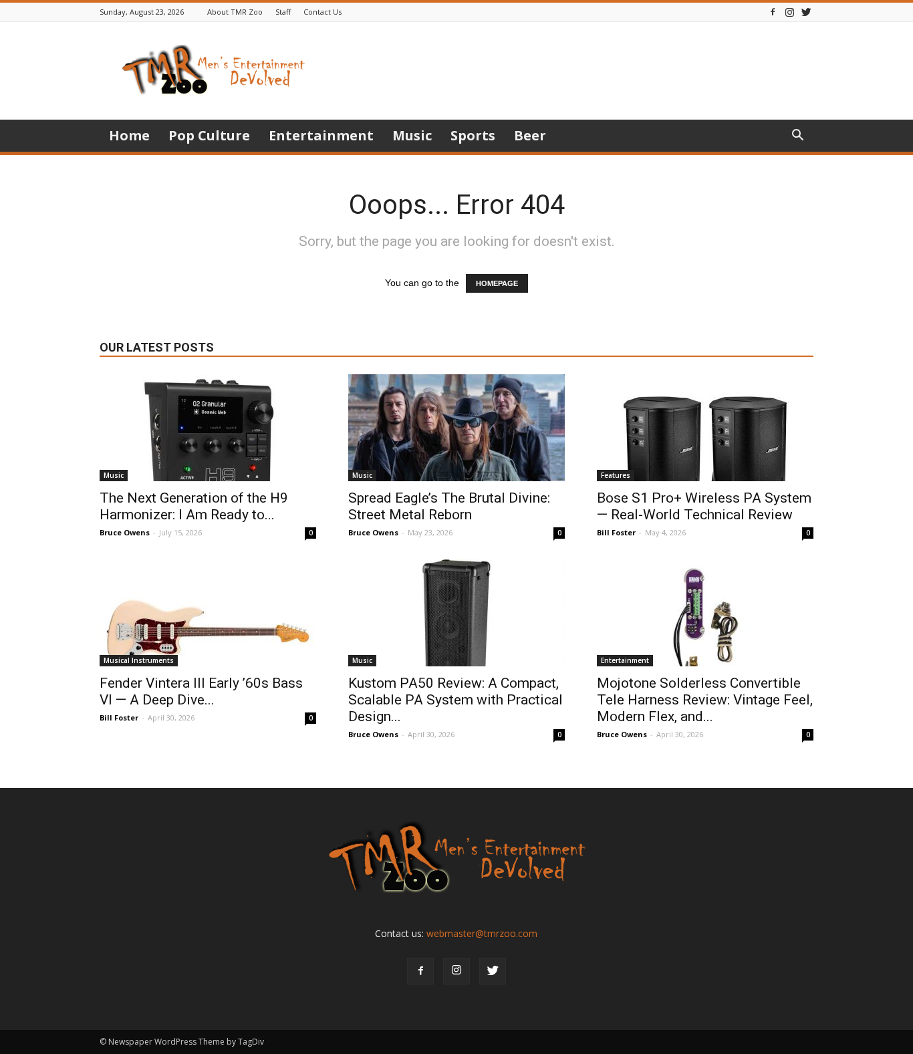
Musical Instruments (139, 660)
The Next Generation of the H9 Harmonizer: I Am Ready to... (194, 506)
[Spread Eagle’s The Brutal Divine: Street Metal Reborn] (456, 427)
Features (615, 475)
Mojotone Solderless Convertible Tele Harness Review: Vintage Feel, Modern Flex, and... (705, 699)
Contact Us (322, 12)
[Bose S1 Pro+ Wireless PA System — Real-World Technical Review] (705, 427)
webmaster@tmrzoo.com (481, 933)
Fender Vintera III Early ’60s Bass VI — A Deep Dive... (201, 691)
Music (412, 135)
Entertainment (321, 135)
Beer (530, 135)
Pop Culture (209, 135)
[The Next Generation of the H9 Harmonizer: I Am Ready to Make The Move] (208, 427)
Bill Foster (616, 532)
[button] (797, 136)
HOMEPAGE (497, 283)
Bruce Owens (125, 532)
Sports (472, 135)
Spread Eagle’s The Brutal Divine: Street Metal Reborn (449, 506)
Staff (283, 12)
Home (129, 135)
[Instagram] (789, 12)
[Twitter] (806, 12)
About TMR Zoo (235, 12)
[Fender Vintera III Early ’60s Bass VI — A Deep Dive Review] (208, 612)
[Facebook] (772, 12)
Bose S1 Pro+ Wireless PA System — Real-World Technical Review (704, 506)
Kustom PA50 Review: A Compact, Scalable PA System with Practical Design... (455, 699)
